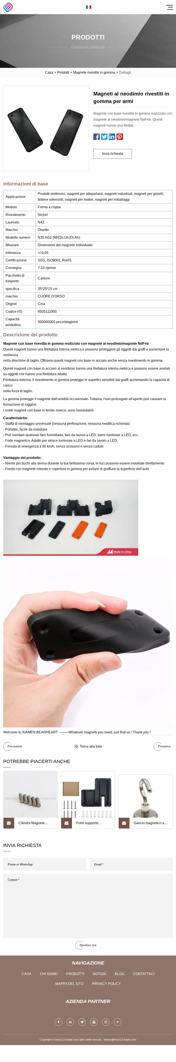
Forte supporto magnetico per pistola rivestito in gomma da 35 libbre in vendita (92, 824)
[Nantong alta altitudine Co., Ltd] (8, 7)
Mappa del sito (69, 984)
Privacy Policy (106, 984)
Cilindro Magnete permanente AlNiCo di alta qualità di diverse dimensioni (35, 824)
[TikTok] (117, 1022)
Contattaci (144, 974)
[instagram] (105, 1022)
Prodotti (63, 72)
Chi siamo (49, 974)
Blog (119, 974)
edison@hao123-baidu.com (120, 1039)
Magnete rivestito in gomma (94, 72)
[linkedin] (70, 1022)
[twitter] (82, 1022)
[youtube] (94, 1022)
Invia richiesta (112, 153)
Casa (49, 72)
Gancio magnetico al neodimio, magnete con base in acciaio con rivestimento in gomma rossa (149, 824)
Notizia (99, 974)
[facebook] (58, 1022)
